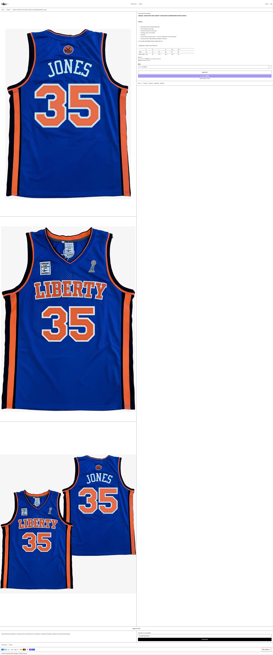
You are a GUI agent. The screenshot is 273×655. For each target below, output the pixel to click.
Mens (139, 64)
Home (2, 9)
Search (267, 4)
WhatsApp (156, 83)
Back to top (136, 628)
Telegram (162, 83)
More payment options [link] (205, 78)
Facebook (150, 83)
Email (139, 83)
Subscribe (205, 639)
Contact (140, 4)
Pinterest (145, 83)
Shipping (139, 60)
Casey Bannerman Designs (144, 13)
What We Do (134, 4)
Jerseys (8, 9)
